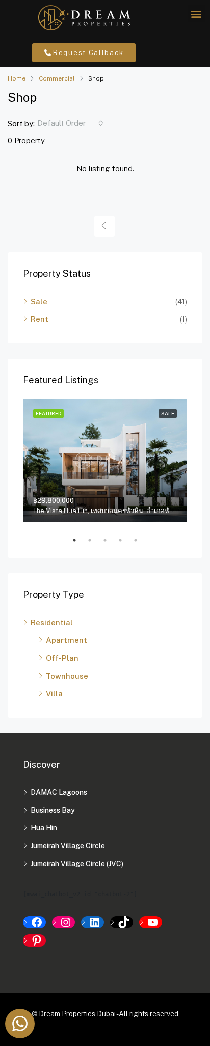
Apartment (66, 640)
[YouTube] (150, 922)
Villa (54, 693)
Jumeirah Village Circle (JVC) (77, 864)
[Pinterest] (34, 940)
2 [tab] (95, 540)
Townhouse (67, 676)
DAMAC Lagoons (59, 792)
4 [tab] (125, 540)
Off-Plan (62, 658)
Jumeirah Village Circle (68, 846)
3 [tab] (110, 540)
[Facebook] (34, 922)
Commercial (57, 78)
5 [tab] (141, 540)
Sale (39, 301)
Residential (52, 622)
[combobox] (70, 123)
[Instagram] (63, 922)
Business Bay (53, 810)
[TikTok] (121, 922)
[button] (196, 13)
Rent (39, 319)
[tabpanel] (105, 460)
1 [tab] (79, 540)
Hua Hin (44, 828)
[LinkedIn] (92, 922)
